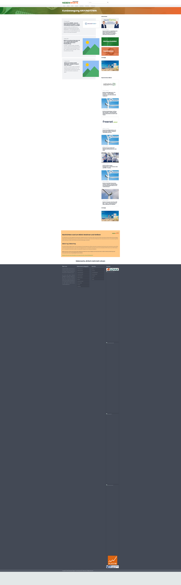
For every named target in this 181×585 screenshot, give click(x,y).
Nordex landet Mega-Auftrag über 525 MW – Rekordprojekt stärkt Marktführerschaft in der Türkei (110, 113)
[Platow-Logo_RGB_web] (112, 560)
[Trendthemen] (110, 51)
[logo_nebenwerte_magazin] (70, 2)
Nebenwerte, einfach (90, 261)
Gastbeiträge (79, 286)
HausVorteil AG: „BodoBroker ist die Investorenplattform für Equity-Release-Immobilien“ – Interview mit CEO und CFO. (110, 32)
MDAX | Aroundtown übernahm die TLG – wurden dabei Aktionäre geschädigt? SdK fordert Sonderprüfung (72, 42)
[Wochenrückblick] (110, 41)
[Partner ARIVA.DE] (112, 448)
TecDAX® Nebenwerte (80, 272)
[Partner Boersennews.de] (112, 520)
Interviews (78, 284)
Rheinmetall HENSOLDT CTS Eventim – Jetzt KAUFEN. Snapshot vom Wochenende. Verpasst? (109, 94)
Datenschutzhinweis (94, 274)
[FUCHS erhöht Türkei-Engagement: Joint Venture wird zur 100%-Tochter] (110, 158)
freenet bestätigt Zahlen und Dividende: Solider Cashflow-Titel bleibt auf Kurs (109, 131)
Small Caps (78, 279)
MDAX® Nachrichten (80, 270)
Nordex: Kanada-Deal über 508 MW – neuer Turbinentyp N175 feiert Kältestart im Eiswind (110, 203)
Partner (93, 277)
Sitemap (93, 279)
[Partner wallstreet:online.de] (112, 377)
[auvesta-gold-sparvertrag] (110, 66)
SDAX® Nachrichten (80, 277)
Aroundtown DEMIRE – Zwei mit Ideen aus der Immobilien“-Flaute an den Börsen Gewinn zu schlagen (72, 24)
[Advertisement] (28, 578)
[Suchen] (108, 2)
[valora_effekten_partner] (112, 566)
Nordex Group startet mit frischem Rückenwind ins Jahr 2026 (110, 149)
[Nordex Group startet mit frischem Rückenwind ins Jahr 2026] (110, 140)
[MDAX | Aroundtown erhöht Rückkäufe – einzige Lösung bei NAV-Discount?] (91, 69)
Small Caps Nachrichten (80, 281)
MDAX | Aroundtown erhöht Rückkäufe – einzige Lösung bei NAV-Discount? (71, 64)
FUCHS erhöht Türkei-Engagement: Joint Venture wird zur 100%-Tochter (110, 167)
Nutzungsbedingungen (95, 272)
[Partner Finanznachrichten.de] (112, 306)
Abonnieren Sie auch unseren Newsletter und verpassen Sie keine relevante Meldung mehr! (77, 255)
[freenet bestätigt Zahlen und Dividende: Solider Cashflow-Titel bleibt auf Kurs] (110, 122)
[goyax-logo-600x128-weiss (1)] (112, 269)
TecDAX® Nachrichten (80, 274)
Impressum (93, 270)
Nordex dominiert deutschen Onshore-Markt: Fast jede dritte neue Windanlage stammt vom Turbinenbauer (110, 185)
